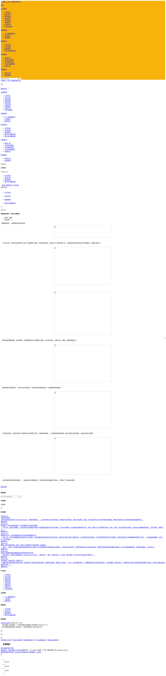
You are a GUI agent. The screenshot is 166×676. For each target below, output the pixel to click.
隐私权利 (25, 652)
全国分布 (8, 24)
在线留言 (8, 75)
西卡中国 (10, 648)
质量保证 (8, 22)
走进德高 (4, 92)
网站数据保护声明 (7, 652)
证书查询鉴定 (9, 62)
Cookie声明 (17, 652)
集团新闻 (8, 49)
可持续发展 (8, 26)
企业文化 (8, 14)
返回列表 (4, 487)
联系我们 (4, 69)
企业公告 (8, 47)
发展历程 (8, 18)
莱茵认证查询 (53, 640)
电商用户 (8, 37)
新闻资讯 (4, 41)
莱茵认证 (8, 66)
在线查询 (4, 54)
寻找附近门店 (5, 640)
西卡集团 (4, 648)
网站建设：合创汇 (35, 652)
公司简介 (8, 12)
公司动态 (8, 45)
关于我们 (4, 9)
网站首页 (4, 89)
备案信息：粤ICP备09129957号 (11, 650)
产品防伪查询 (9, 60)
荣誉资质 (8, 16)
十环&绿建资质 (10, 64)
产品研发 (8, 20)
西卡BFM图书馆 (10, 51)
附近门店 (8, 58)
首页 (2, 5)
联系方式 (8, 73)
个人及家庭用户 (10, 33)
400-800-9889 (5, 623)
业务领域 (4, 30)
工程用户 (8, 35)
